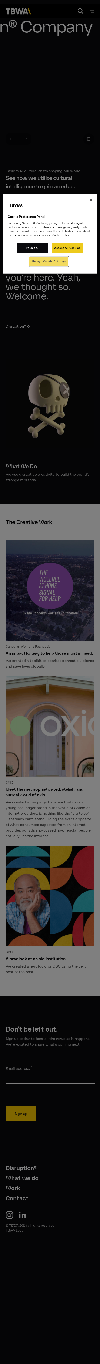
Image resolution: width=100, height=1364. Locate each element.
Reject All (33, 247)
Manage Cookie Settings (49, 261)
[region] (50, 234)
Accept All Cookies (67, 247)
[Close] (91, 200)
